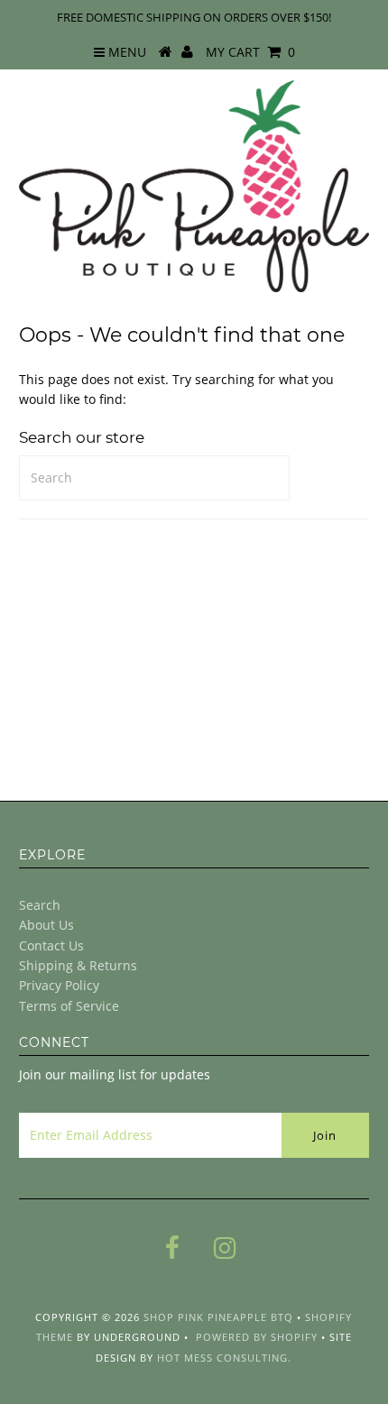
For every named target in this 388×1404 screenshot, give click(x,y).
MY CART (250, 51)
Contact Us (51, 945)
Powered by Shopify (257, 1337)
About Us (46, 924)
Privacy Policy (59, 985)
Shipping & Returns (78, 965)
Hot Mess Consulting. (224, 1357)
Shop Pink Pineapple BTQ (218, 1317)
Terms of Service (69, 1005)
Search (39, 904)
